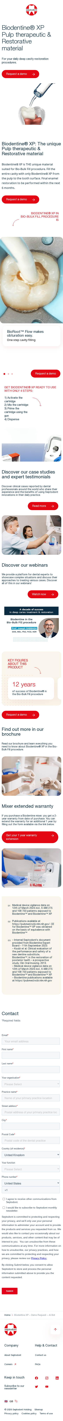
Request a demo (16, 74)
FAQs (37, 1364)
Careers (8, 1364)
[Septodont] (31, 10)
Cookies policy (29, 1414)
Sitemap (38, 1410)
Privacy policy (11, 1414)
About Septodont (12, 1355)
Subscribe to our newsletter (14, 1387)
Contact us (40, 1355)
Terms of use (46, 1414)
